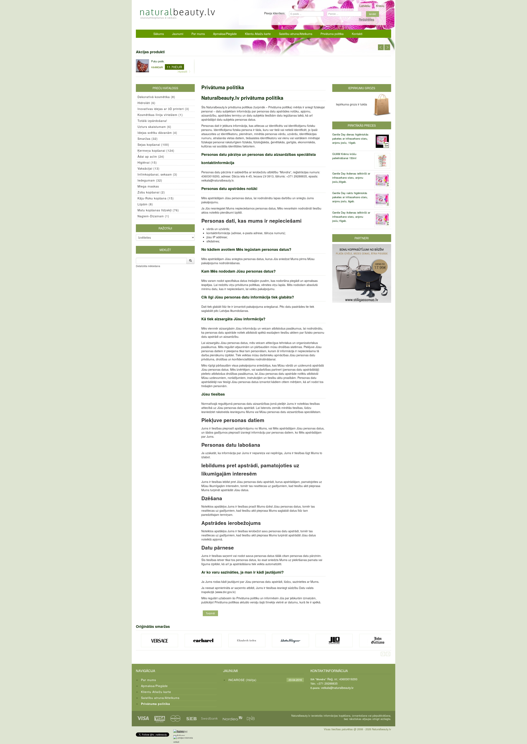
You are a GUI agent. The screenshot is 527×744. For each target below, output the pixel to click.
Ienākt (372, 14)
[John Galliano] (377, 640)
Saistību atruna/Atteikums (295, 34)
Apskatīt (182, 71)
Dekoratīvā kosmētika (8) (156, 97)
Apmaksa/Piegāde (225, 34)
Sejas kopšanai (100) (153, 144)
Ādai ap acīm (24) (151, 156)
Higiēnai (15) (147, 162)
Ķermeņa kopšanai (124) (156, 150)
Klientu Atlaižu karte (258, 34)
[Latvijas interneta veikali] (185, 740)
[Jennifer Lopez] (334, 640)
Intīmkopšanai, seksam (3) (157, 174)
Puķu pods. (158, 61)
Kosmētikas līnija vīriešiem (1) (160, 115)
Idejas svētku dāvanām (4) (157, 133)
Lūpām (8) (145, 204)
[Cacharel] (203, 640)
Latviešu (364, 6)
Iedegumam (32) (150, 180)
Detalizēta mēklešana (148, 266)
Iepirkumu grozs (361, 88)
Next (387, 47)
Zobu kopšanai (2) (151, 192)
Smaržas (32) (148, 139)
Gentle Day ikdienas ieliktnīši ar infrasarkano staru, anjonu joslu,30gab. (351, 177)
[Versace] (159, 640)
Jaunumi (177, 34)
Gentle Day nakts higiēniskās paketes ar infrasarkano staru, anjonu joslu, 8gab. (350, 197)
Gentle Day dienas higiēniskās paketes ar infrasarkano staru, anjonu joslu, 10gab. (350, 138)
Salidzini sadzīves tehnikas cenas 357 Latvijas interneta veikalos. (180, 732)
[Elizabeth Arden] (247, 640)
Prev (381, 47)
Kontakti (357, 34)
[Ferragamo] (290, 640)
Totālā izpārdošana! (152, 121)
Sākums (158, 34)
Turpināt (210, 613)
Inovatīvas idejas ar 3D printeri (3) (163, 109)
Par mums (198, 34)
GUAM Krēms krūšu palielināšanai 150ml (344, 156)
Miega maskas (148, 186)
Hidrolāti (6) (146, 103)
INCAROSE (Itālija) (242, 680)
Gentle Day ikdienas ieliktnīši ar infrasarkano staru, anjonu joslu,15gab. (351, 217)
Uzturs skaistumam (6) (154, 127)
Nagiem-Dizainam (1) (153, 216)
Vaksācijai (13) (149, 168)
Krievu (380, 6)
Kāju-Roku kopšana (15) (156, 198)
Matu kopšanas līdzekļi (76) (158, 210)
